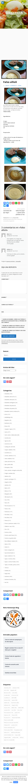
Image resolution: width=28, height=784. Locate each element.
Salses (19, 85)
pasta (17, 712)
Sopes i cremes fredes (10, 561)
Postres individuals (9, 727)
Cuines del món (8, 461)
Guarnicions (15, 702)
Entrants (7, 700)
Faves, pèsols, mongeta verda (12, 470)
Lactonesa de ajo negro (7, 210)
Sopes (17, 735)
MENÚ (14, 707)
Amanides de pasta (9, 405)
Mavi (8, 234)
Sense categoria (8, 550)
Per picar (7, 717)
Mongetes (7, 494)
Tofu (6, 567)
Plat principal (16, 717)
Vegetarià (11, 221)
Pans (6, 502)
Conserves (7, 443)
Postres (7, 532)
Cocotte (7, 695)
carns (14, 692)
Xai (5, 582)
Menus (6, 491)
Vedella (6, 570)
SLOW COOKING (8, 735)
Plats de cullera (8, 720)
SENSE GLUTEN (15, 732)
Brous (6, 426)
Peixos (6, 520)
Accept (15, 782)
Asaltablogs (7, 417)
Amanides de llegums (10, 402)
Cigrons (6, 441)
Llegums (7, 482)
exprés (9, 219)
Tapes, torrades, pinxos (10, 564)
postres (14, 725)
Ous (6, 500)
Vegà (6, 573)
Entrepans (7, 467)
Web (2, 312)
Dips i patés (7, 464)
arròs (6, 690)
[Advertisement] (14, 43)
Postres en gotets (9, 538)
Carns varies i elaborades (11, 435)
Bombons (7, 423)
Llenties (6, 485)
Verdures (7, 576)
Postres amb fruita (9, 535)
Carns (6, 432)
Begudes (7, 420)
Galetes (6, 476)
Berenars (7, 692)
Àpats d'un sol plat (9, 740)
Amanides (7, 393)
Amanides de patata (9, 408)
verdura (15, 737)
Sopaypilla (14, 13)
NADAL (20, 707)
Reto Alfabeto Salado (10, 541)
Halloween (7, 705)
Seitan (6, 547)
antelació (5, 219)
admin (7, 85)
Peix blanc (7, 514)
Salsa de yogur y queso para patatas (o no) (20, 211)
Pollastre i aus (8, 526)
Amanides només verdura (11, 411)
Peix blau (7, 517)
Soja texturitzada (9, 553)
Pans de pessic (8, 505)
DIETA (14, 697)
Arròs (6, 414)
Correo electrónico (7, 304)
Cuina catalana (8, 458)
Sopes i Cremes (8, 558)
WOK (21, 737)
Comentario (5, 279)
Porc (6, 529)
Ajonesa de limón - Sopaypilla (13, 261)
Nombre (4, 297)
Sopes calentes (8, 556)
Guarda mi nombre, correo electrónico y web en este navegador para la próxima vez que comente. (13, 321)
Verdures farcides (9, 579)
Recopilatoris (18, 730)
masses (7, 707)
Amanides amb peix (9, 399)
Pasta (6, 508)
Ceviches (7, 438)
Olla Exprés (7, 497)
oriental (7, 710)
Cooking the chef (9, 446)
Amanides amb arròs (10, 396)
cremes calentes (9, 455)
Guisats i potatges (9, 479)
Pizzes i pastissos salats (11, 523)
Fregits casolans (9, 473)
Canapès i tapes (8, 429)
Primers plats (8, 730)
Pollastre (7, 725)
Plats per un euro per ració (11, 722)
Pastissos (7, 511)
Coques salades (8, 449)
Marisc (6, 488)
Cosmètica (7, 452)
